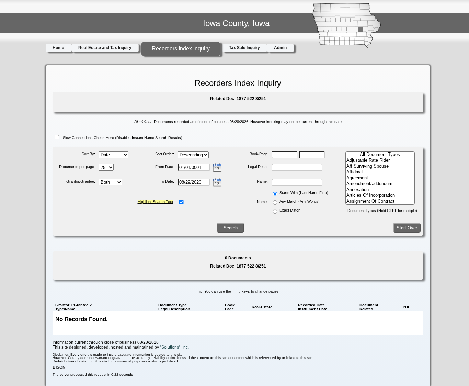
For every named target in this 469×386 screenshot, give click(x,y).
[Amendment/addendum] (380, 184)
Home (58, 47)
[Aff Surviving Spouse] (380, 166)
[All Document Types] (380, 155)
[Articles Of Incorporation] (380, 195)
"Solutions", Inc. (174, 347)
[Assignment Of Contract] (380, 201)
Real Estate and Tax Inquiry (104, 47)
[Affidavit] (380, 172)
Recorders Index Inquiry (181, 49)
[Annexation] (380, 190)
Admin (280, 47)
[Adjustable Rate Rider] (380, 160)
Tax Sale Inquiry (244, 47)
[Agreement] (380, 178)
